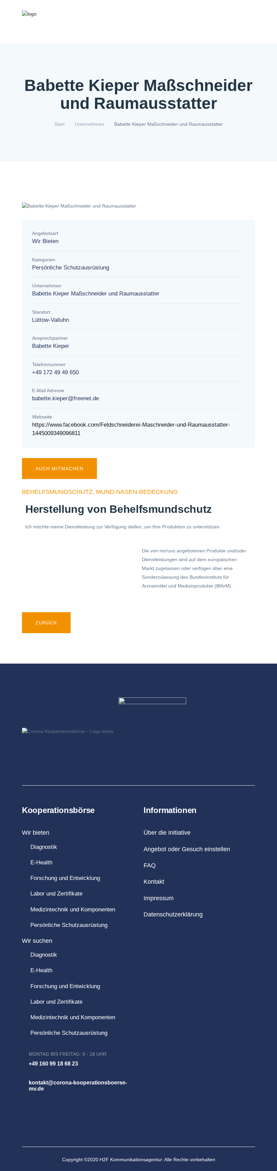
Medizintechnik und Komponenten (72, 909)
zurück (46, 622)
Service (226, 31)
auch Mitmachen (59, 468)
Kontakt (198, 31)
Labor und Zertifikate (56, 893)
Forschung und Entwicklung (65, 878)
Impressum (159, 898)
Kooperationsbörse (42, 31)
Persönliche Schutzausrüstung (68, 925)
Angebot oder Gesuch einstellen (187, 849)
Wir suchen (37, 940)
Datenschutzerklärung (173, 914)
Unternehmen (89, 124)
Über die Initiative (139, 31)
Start (59, 124)
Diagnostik (43, 847)
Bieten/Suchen (93, 31)
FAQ (174, 31)
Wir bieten (35, 832)
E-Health (41, 862)
